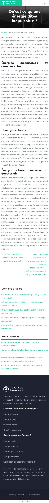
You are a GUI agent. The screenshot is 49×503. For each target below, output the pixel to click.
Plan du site (24, 501)
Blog (5, 32)
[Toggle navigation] (44, 3)
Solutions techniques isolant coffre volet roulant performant (13, 257)
